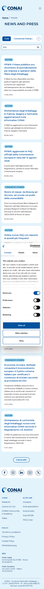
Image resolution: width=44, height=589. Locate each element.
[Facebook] (4, 472)
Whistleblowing (9, 545)
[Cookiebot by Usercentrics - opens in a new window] (30, 246)
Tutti (6, 39)
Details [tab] (21, 253)
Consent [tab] (7, 253)
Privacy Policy (8, 537)
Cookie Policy (8, 541)
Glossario (27, 502)
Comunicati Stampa (23, 39)
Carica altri (21, 460)
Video (4, 518)
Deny (21, 341)
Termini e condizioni (11, 532)
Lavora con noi (8, 506)
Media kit (6, 502)
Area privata (28, 511)
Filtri (5, 47)
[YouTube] (30, 472)
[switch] (36, 300)
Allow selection (21, 333)
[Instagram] (13, 472)
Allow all (21, 325)
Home (5, 18)
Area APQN (28, 515)
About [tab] (35, 253)
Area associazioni (30, 506)
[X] (38, 472)
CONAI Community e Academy (11, 512)
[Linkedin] (21, 472)
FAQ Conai (28, 520)
